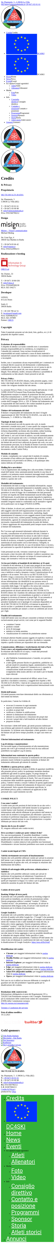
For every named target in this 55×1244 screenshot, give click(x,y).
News (13, 1139)
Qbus (14, 1092)
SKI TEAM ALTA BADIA (12, 195)
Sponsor (21, 1219)
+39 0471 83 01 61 (11, 1078)
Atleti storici (26, 1232)
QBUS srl (5, 269)
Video (18, 1177)
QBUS (10, 320)
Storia (18, 1225)
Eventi (13, 1146)
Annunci (16, 1238)
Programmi (25, 1212)
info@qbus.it (8, 283)
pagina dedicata (12, 965)
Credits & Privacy (8, 1089)
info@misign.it (9, 247)
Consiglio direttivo (23, 1189)
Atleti (18, 1155)
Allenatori (23, 1161)
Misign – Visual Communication (14, 231)
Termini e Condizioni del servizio (14, 1008)
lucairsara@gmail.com (12, 313)
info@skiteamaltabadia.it (13, 211)
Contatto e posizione (24, 1202)
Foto (17, 1170)
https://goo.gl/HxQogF (41, 942)
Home (13, 1133)
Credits (15, 1098)
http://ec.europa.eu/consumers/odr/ (15, 1003)
